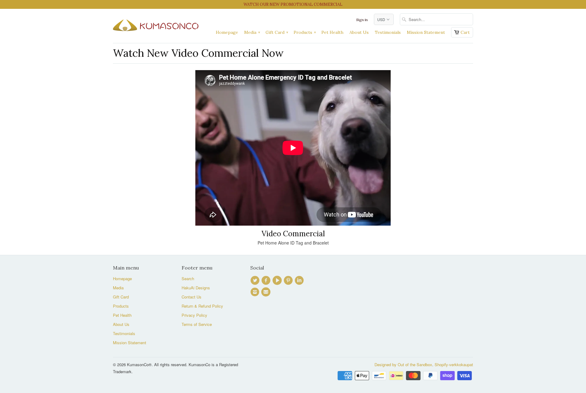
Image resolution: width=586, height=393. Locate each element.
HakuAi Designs (196, 288)
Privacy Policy (194, 315)
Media (251, 32)
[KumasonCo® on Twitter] (255, 280)
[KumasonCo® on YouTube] (278, 280)
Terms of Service (197, 324)
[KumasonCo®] (155, 23)
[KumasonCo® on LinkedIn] (300, 280)
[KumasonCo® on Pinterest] (289, 280)
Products (304, 32)
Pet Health (332, 32)
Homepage (227, 32)
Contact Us (191, 297)
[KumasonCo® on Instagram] (255, 292)
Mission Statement (426, 32)
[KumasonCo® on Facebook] (266, 280)
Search (188, 278)
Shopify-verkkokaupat (454, 364)
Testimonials (388, 32)
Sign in (362, 19)
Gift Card (277, 32)
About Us (359, 32)
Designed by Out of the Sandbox (403, 364)
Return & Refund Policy (202, 306)
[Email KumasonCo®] (266, 292)
